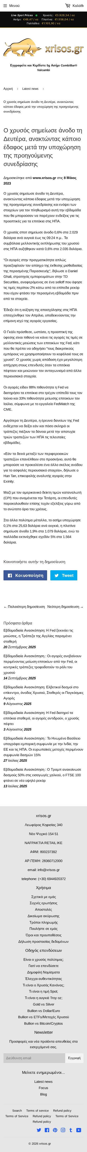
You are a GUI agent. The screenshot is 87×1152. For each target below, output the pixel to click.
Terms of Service (16, 1116)
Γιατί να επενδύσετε (44, 966)
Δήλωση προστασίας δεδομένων (43, 941)
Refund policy (62, 1110)
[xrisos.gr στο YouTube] (78, 1131)
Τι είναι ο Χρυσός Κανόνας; (43, 985)
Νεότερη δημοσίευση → (65, 607)
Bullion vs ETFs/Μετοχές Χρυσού (43, 1017)
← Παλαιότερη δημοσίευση (24, 607)
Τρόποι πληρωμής (43, 922)
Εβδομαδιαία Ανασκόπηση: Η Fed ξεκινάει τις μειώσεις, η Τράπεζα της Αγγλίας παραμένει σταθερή (38, 635)
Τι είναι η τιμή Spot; (43, 991)
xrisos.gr (45, 1143)
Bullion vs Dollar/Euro (43, 1011)
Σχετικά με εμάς (43, 897)
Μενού (14, 6)
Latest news (30, 88)
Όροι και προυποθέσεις (43, 935)
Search (17, 1110)
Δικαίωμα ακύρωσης (43, 916)
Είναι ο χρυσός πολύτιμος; (43, 959)
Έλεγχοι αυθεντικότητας (43, 979)
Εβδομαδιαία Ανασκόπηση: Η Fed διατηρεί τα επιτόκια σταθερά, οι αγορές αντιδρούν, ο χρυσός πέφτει (41, 718)
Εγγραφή (74, 1058)
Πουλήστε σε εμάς (43, 929)
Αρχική (8, 88)
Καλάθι (78, 6)
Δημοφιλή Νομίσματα (43, 972)
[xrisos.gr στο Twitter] (39, 1131)
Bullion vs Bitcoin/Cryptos (43, 1023)
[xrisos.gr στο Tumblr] (71, 1131)
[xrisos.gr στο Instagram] (63, 1131)
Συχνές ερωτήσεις (43, 903)
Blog (43, 1094)
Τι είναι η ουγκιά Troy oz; (43, 998)
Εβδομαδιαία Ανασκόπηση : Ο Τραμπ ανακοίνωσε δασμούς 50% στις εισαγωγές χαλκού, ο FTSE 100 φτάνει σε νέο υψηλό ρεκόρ (42, 774)
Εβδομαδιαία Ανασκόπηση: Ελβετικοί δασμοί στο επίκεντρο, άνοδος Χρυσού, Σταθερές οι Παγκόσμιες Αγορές (43, 692)
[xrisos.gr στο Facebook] (47, 1131)
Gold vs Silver (43, 1004)
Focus (43, 1088)
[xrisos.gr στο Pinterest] (55, 1131)
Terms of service (37, 1110)
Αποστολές (43, 909)
